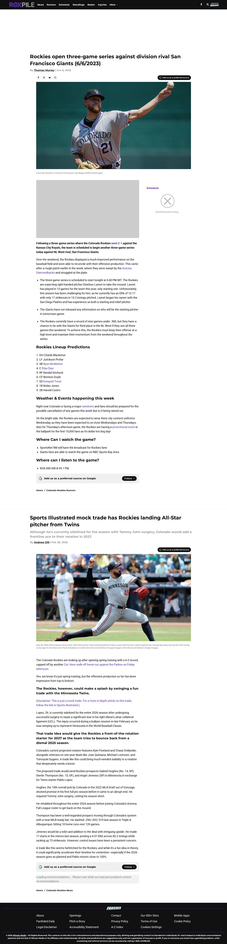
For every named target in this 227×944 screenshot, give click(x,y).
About (40, 915)
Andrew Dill (41, 542)
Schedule (64, 4)
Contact (116, 915)
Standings (78, 4)
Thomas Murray (44, 70)
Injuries (102, 4)
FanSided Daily (45, 921)
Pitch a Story (77, 921)
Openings (75, 915)
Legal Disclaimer (46, 927)
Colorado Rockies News (59, 890)
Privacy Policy (119, 921)
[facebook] (201, 4)
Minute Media (19, 935)
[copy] (55, 77)
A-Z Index (117, 927)
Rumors (51, 4)
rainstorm (88, 406)
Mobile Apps (182, 915)
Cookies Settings (151, 927)
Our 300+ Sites (150, 915)
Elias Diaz (48, 368)
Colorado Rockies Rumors (60, 490)
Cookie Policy (182, 921)
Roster (91, 4)
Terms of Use (149, 921)
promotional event (124, 427)
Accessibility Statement (84, 927)
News (40, 4)
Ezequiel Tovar (52, 381)
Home (39, 490)
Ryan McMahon (53, 364)
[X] (207, 4)
